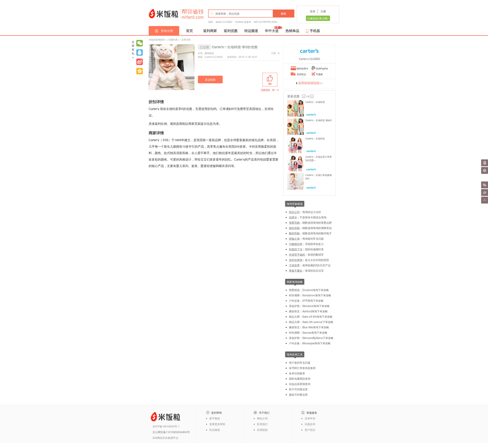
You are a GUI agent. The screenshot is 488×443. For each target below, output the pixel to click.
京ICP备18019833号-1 (166, 426)
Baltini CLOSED (224, 21)
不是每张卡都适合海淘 (313, 217)
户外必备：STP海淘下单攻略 (306, 300)
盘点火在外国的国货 (317, 260)
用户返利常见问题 (299, 362)
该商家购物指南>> (310, 83)
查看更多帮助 (217, 424)
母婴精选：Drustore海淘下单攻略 (309, 290)
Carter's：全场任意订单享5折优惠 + (318, 158)
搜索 (283, 13)
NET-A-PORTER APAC (266, 21)
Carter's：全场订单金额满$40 (318, 176)
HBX (210, 21)
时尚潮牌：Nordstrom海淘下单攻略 (310, 295)
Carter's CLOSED (309, 59)
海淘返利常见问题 (313, 238)
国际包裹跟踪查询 (299, 378)
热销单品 (292, 30)
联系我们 (262, 424)
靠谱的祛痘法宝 (314, 270)
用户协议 (310, 430)
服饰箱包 (209, 53)
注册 (323, 11)
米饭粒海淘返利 (157, 39)
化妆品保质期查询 (299, 384)
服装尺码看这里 (298, 394)
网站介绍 (262, 418)
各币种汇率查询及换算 (302, 368)
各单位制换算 (297, 373)
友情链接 (262, 430)
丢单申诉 (310, 418)
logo (163, 13)
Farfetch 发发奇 (243, 21)
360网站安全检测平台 (165, 438)
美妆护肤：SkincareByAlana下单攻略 (311, 338)
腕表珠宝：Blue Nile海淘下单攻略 (309, 327)
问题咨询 (310, 424)
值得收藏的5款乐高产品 (316, 265)
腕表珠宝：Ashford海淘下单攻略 (308, 311)
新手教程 (214, 418)
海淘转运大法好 (311, 212)
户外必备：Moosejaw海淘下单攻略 (310, 343)
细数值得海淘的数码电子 (317, 233)
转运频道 (251, 30)
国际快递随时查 (314, 249)
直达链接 (210, 79)
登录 (312, 11)
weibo (139, 62)
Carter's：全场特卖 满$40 (318, 120)
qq (139, 52)
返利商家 (210, 30)
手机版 (315, 30)
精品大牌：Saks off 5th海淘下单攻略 (310, 316)
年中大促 (272, 30)
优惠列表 (173, 39)
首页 (189, 30)
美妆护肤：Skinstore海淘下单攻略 (309, 306)
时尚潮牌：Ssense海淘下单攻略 (308, 332)
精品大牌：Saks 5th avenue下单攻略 (311, 322)
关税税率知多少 (314, 244)
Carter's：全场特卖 (315, 101)
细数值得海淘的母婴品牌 (317, 222)
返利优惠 (231, 30)
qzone (139, 71)
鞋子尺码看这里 (298, 389)
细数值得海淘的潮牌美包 (317, 228)
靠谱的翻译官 (316, 254)
